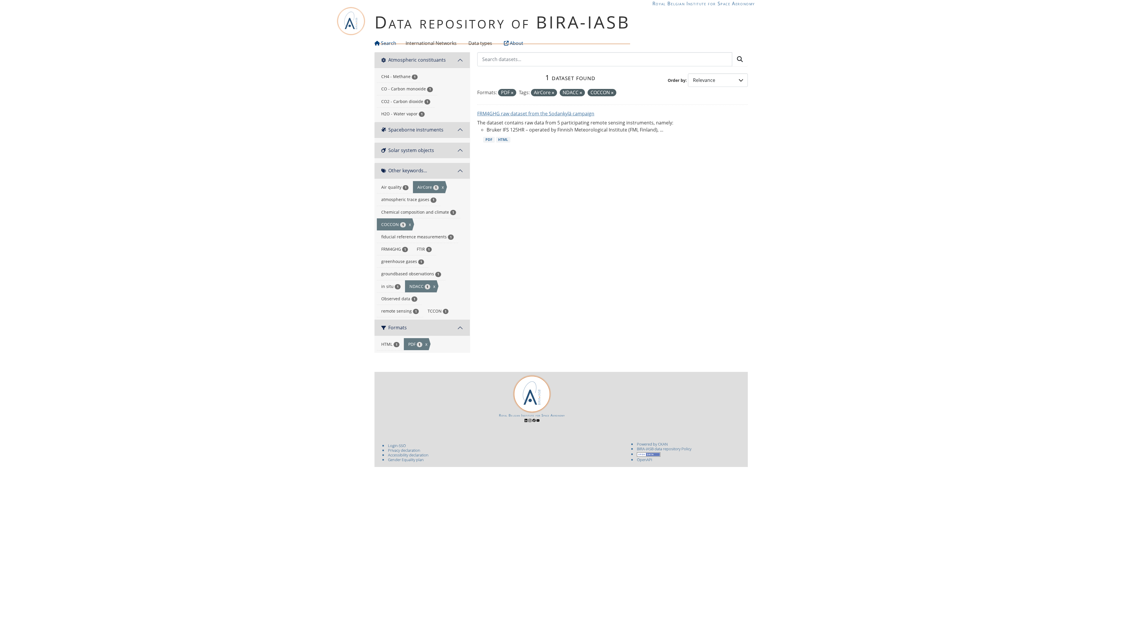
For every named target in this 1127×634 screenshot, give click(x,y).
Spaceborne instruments (415, 130)
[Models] (458, 43)
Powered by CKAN (652, 444)
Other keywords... (407, 170)
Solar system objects (411, 150)
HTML (503, 139)
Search (388, 43)
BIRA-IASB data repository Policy (664, 448)
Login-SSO (397, 445)
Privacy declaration (404, 450)
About (516, 43)
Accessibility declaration (408, 455)
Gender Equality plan (406, 459)
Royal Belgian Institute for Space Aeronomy (703, 3)
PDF (488, 139)
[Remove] (512, 93)
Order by (677, 80)
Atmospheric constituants (417, 60)
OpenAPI (644, 459)
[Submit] (740, 59)
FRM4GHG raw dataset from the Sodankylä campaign (535, 113)
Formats (397, 327)
